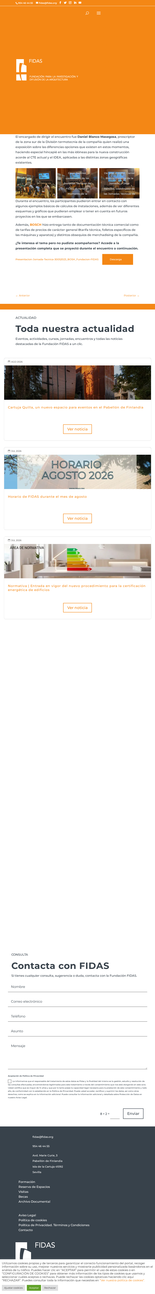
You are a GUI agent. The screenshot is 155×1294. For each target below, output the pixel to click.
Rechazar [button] (50, 1287)
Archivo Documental (34, 1201)
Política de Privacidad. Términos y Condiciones (54, 1225)
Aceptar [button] (34, 1287)
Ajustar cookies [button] (13, 1287)
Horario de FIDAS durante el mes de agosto (77, 488)
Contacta (30, 844)
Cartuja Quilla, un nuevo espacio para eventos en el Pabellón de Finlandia (77, 399)
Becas (23, 1196)
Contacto (26, 1230)
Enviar (133, 1113)
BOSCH (36, 225)
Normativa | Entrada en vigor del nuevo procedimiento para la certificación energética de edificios (77, 578)
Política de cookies (33, 1220)
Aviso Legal (27, 1215)
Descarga (116, 259)
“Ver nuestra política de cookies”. (122, 1280)
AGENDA (138, 764)
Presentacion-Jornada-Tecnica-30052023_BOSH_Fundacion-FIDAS (57, 259)
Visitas (23, 1192)
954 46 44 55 (41, 1146)
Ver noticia (77, 429)
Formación (27, 1182)
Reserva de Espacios (34, 1187)
